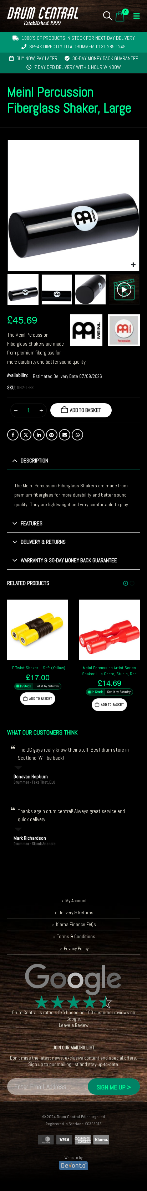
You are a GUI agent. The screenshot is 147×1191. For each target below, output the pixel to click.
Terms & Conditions (76, 936)
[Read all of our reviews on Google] (73, 980)
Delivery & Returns (76, 913)
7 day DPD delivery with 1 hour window (77, 67)
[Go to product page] (37, 630)
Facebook (13, 434)
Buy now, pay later (36, 58)
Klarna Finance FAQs (76, 924)
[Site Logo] (42, 16)
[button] (107, 16)
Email (64, 434)
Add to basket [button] (40, 698)
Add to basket (85, 410)
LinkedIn (39, 434)
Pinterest (51, 434)
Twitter (25, 434)
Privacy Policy (76, 948)
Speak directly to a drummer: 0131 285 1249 (77, 46)
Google (73, 1019)
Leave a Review (73, 1025)
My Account (76, 901)
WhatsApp (77, 434)
